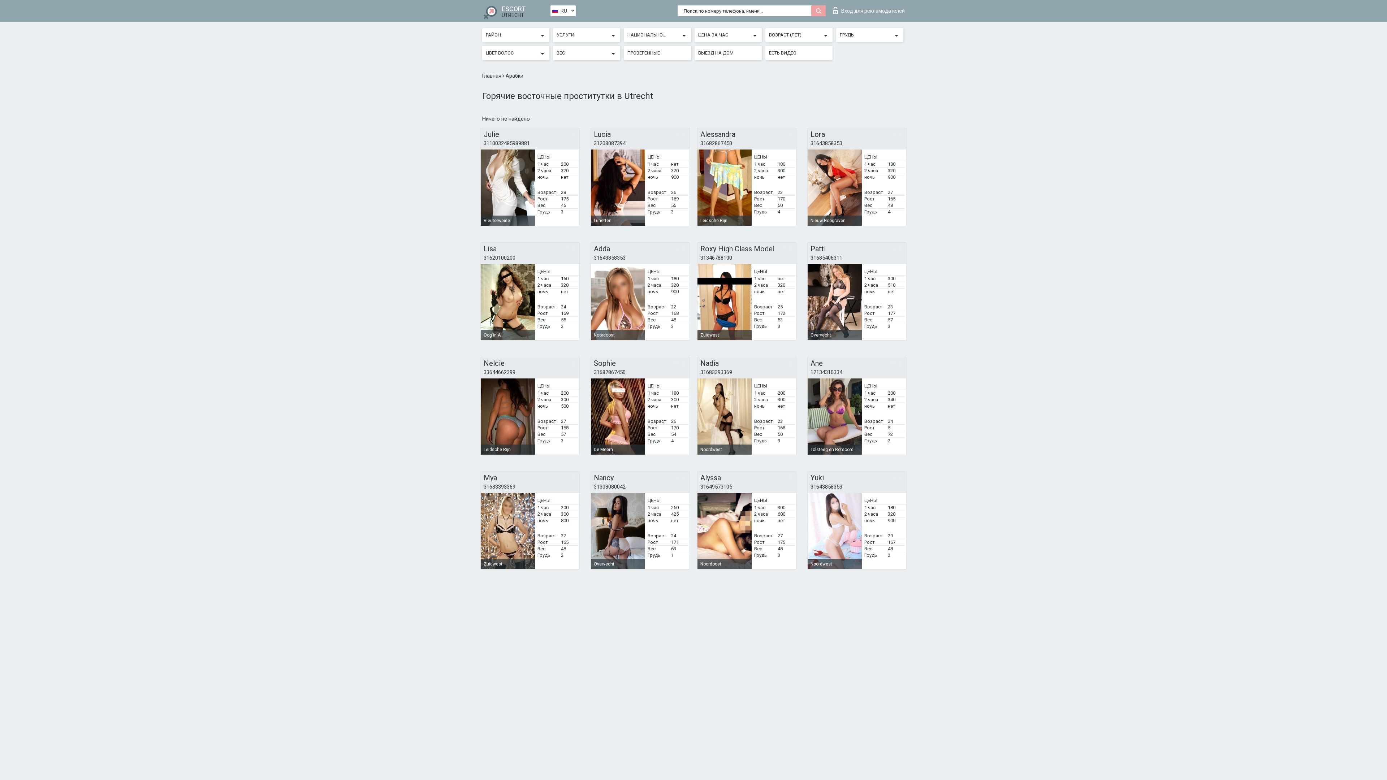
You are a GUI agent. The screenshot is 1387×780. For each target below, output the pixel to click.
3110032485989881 (507, 143)
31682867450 (716, 143)
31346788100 (716, 258)
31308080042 (610, 487)
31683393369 (716, 372)
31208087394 (610, 143)
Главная (492, 76)
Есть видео (782, 53)
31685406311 (826, 258)
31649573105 (716, 487)
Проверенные (643, 53)
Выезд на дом (716, 53)
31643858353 (826, 143)
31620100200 (499, 258)
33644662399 (499, 372)
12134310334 (826, 372)
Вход (873, 11)
